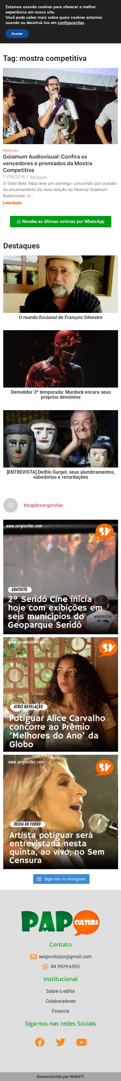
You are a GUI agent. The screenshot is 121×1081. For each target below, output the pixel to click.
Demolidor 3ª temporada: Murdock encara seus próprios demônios (61, 394)
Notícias (11, 150)
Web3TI (77, 1076)
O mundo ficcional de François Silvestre (60, 317)
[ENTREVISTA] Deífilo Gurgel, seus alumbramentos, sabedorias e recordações (61, 474)
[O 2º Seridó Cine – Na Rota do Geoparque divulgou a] (60, 577)
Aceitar (17, 33)
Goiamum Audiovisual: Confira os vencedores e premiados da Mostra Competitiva (47, 163)
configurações (71, 22)
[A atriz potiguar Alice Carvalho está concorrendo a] (60, 694)
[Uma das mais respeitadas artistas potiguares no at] (60, 812)
